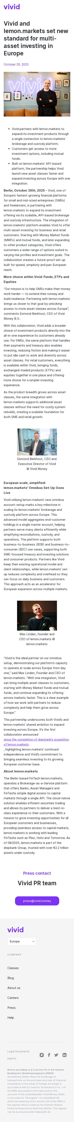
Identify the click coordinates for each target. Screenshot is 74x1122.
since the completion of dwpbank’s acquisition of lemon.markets (36, 741)
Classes (13, 968)
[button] (21, 941)
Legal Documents (18, 1051)
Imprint (11, 1058)
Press (11, 1008)
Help (10, 1018)
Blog (10, 978)
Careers (13, 998)
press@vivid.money (37, 901)
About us (13, 988)
